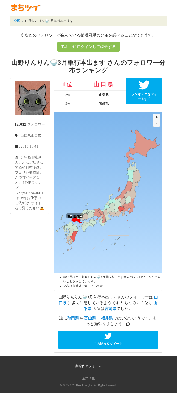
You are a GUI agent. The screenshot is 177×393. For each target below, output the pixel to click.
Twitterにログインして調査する (88, 47)
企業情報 (88, 378)
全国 (17, 21)
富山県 (90, 318)
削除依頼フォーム (88, 366)
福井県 (107, 318)
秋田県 (73, 318)
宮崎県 (111, 308)
